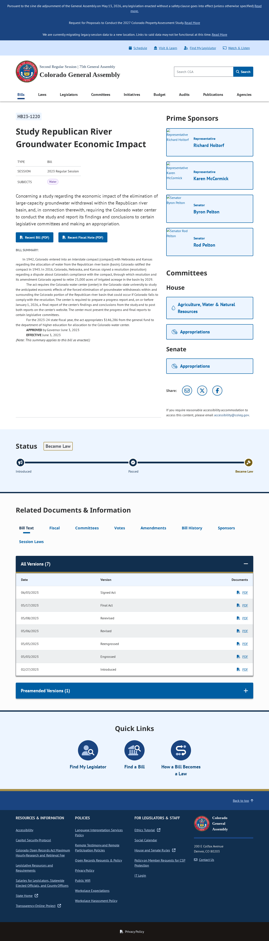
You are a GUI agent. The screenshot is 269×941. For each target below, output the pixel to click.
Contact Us (206, 860)
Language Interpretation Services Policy (99, 832)
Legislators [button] (69, 94)
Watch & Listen (239, 48)
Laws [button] (42, 94)
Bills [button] (21, 94)
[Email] (187, 391)
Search (245, 72)
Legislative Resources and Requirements (34, 867)
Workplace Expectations (92, 890)
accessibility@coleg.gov (231, 415)
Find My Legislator (203, 48)
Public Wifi (82, 880)
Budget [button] (159, 94)
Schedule (140, 48)
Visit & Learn (168, 48)
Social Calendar (145, 840)
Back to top (241, 800)
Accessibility (24, 830)
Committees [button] (100, 94)
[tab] (26, 528)
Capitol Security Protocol (33, 840)
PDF (245, 592)
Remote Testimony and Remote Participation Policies (97, 847)
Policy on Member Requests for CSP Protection (159, 862)
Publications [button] (213, 94)
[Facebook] (217, 391)
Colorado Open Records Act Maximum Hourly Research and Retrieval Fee (43, 852)
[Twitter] (202, 391)
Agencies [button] (244, 94)
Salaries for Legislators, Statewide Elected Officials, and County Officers (42, 883)
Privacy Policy (84, 870)
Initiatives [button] (132, 94)
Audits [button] (184, 94)
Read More (192, 23)
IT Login (140, 875)
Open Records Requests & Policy (98, 860)
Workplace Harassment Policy (96, 901)
